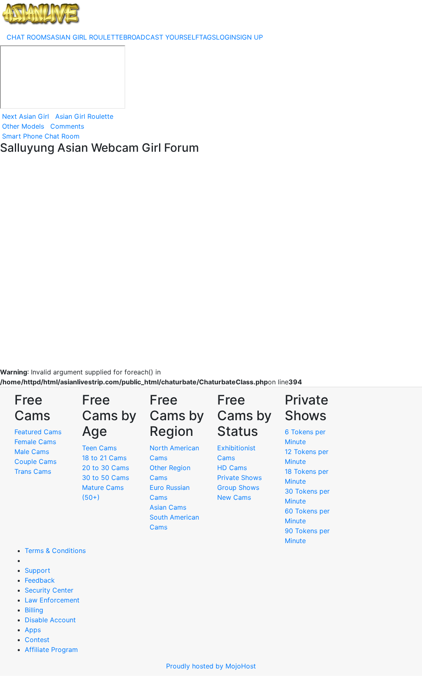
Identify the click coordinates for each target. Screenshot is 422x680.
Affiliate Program (52, 649)
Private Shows (239, 477)
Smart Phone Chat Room (41, 136)
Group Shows (238, 487)
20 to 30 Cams (105, 468)
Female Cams (35, 442)
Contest (37, 639)
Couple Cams (35, 461)
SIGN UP (249, 37)
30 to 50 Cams (105, 477)
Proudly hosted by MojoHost (211, 666)
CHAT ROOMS (29, 37)
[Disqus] (211, 261)
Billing (34, 610)
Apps (33, 630)
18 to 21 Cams (104, 458)
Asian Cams (168, 507)
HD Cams (232, 468)
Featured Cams (37, 432)
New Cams (234, 497)
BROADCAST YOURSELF (161, 37)
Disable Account (50, 620)
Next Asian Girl (25, 116)
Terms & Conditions (55, 550)
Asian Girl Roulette (84, 116)
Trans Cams (32, 471)
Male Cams (31, 451)
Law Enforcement (52, 600)
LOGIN (226, 37)
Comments (67, 126)
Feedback (40, 580)
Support (37, 570)
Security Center (49, 590)
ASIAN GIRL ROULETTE (87, 37)
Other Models (23, 126)
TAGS (207, 37)
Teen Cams (99, 448)
